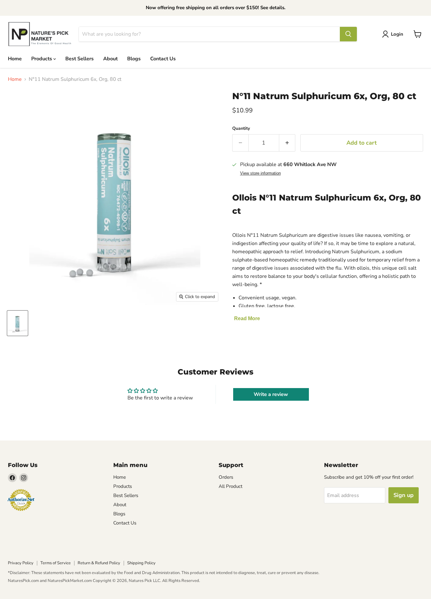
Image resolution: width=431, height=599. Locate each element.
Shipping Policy (141, 563)
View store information (260, 173)
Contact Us (163, 58)
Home (15, 58)
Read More (247, 318)
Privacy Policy (20, 563)
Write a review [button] (271, 394)
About (110, 58)
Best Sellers (79, 58)
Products (42, 58)
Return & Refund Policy (99, 563)
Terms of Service (55, 563)
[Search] (348, 34)
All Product (230, 486)
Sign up (403, 495)
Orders (226, 477)
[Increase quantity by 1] (287, 143)
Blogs (134, 58)
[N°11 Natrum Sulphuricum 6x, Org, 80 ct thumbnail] (17, 323)
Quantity (241, 128)
